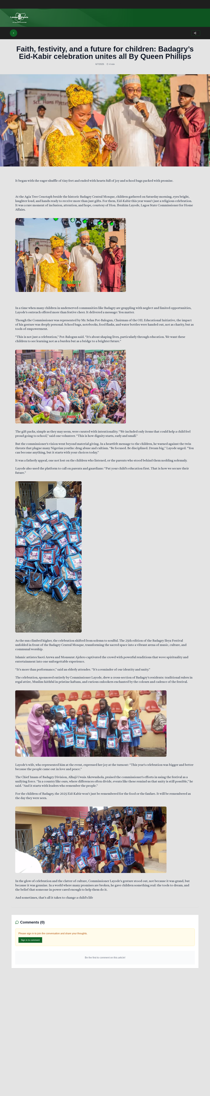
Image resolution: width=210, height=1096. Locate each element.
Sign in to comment (30, 940)
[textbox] (105, 539)
